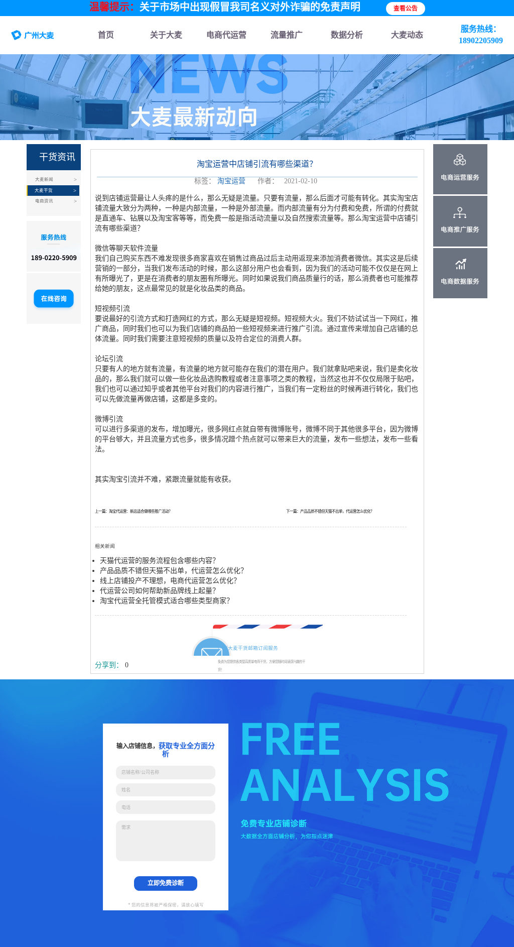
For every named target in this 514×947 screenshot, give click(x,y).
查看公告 (406, 8)
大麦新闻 (44, 179)
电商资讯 (44, 200)
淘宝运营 (231, 181)
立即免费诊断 (166, 883)
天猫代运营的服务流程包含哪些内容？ (159, 560)
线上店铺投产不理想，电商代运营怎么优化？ (170, 580)
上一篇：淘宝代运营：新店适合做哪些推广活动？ (133, 511)
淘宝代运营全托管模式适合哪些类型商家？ (166, 601)
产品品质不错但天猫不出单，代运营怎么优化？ (173, 570)
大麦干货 (44, 190)
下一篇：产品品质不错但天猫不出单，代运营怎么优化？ (330, 511)
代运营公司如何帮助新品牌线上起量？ (159, 591)
